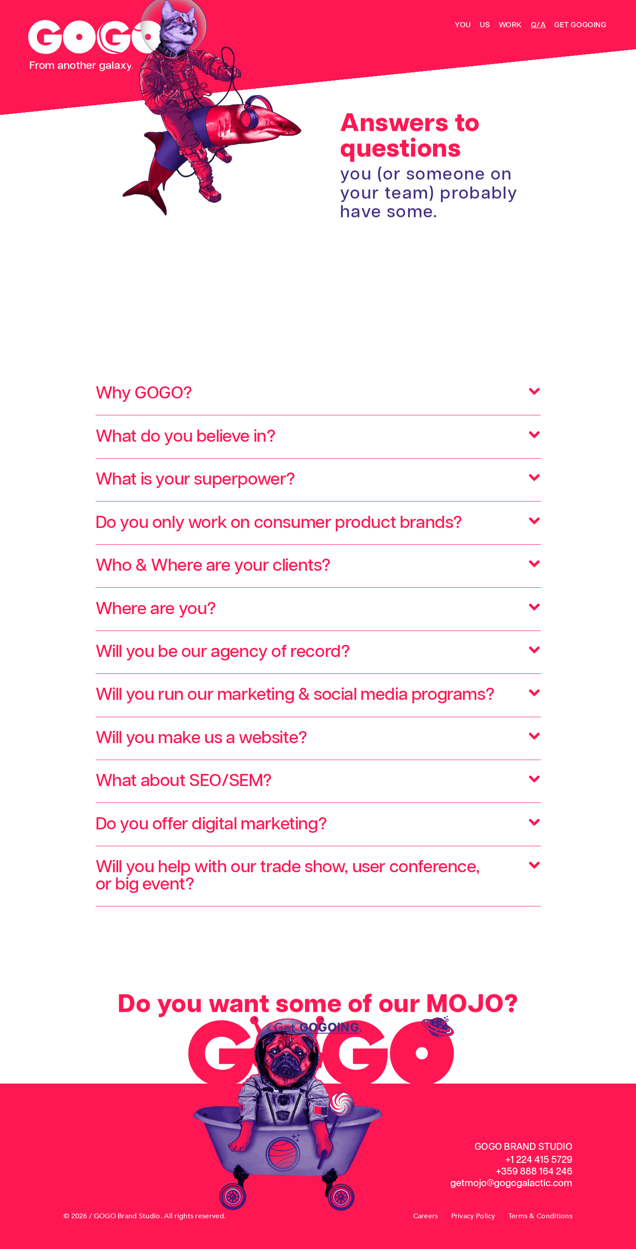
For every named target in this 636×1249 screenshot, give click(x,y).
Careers (425, 1216)
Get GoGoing (580, 25)
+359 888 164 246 (534, 1172)
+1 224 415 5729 (538, 1160)
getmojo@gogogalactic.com (511, 1183)
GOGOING (329, 1028)
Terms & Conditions (540, 1216)
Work (510, 25)
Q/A (538, 25)
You (463, 25)
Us (485, 25)
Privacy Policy (473, 1216)
